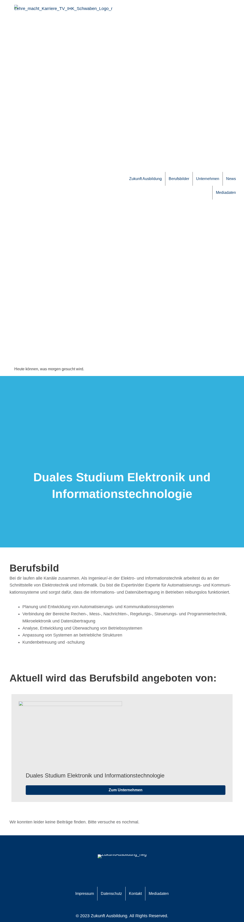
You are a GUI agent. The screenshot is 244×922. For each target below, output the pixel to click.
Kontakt (135, 894)
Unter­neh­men (207, 179)
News (231, 179)
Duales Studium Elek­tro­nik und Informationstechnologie (95, 775)
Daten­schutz (111, 894)
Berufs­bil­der (179, 179)
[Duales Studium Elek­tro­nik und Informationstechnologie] (70, 736)
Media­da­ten (226, 192)
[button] (125, 790)
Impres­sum (84, 894)
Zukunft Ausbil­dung (145, 179)
